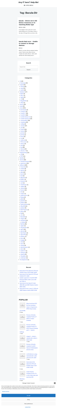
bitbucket (22, 177)
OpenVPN (23, 234)
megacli (22, 218)
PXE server (23, 142)
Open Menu (29, 5)
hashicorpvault (24, 204)
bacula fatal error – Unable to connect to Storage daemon (28, 43)
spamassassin (24, 247)
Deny (28, 399)
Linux (24, 27)
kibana (22, 211)
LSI (21, 99)
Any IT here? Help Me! (28, 2)
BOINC (22, 179)
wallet (22, 90)
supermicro (23, 163)
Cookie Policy (28, 407)
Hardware (22, 92)
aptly (21, 172)
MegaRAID (23, 100)
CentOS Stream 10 (25, 117)
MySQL (22, 224)
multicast (22, 140)
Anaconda (23, 166)
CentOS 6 (23, 111)
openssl (22, 231)
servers (22, 159)
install (21, 106)
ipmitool (22, 208)
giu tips (22, 133)
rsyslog (22, 245)
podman (22, 236)
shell (21, 145)
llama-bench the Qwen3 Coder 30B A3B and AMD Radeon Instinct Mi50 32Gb (29, 285)
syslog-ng (23, 252)
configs (22, 124)
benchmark (23, 109)
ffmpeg (22, 197)
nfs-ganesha (23, 227)
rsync (21, 243)
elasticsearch (23, 195)
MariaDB (22, 216)
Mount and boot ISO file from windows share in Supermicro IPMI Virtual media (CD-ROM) (28, 307)
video (21, 102)
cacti (21, 183)
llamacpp (22, 83)
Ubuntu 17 (23, 150)
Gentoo (22, 131)
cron (21, 127)
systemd (22, 254)
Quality (21, 158)
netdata (23, 222)
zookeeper (23, 258)
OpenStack (23, 233)
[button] (55, 383)
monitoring (23, 220)
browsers (22, 181)
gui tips (22, 134)
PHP (21, 156)
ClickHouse (23, 184)
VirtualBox (23, 256)
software (22, 165)
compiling (23, 122)
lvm (21, 138)
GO (21, 154)
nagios (22, 225)
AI (20, 81)
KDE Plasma (23, 209)
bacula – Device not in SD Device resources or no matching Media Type (28, 22)
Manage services (5, 391)
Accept (28, 395)
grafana (22, 202)
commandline (24, 120)
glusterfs (22, 200)
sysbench (22, 250)
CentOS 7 (23, 113)
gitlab (21, 199)
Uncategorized (23, 259)
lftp (21, 213)
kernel (22, 136)
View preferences (28, 403)
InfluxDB (22, 206)
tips (21, 147)
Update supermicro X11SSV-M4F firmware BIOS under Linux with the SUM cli (28, 279)
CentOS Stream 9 (25, 118)
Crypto (21, 84)
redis (21, 241)
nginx (21, 229)
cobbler (22, 186)
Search (28, 69)
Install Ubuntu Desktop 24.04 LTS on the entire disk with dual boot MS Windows (29, 375)
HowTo (21, 104)
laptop (22, 97)
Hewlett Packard (24, 161)
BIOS (21, 93)
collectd (22, 188)
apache (22, 170)
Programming (23, 152)
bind (21, 175)
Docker (22, 190)
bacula (20, 27)
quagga (22, 240)
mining (22, 86)
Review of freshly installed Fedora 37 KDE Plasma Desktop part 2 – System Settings (29, 328)
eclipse (22, 193)
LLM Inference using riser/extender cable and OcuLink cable (31, 355)
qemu (21, 238)
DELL (21, 95)
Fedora (22, 129)
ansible (22, 168)
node (21, 88)
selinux (22, 143)
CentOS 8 (23, 115)
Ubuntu (22, 149)
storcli (22, 249)
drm (21, 191)
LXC (21, 215)
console (22, 125)
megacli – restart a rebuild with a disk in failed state (31, 338)
